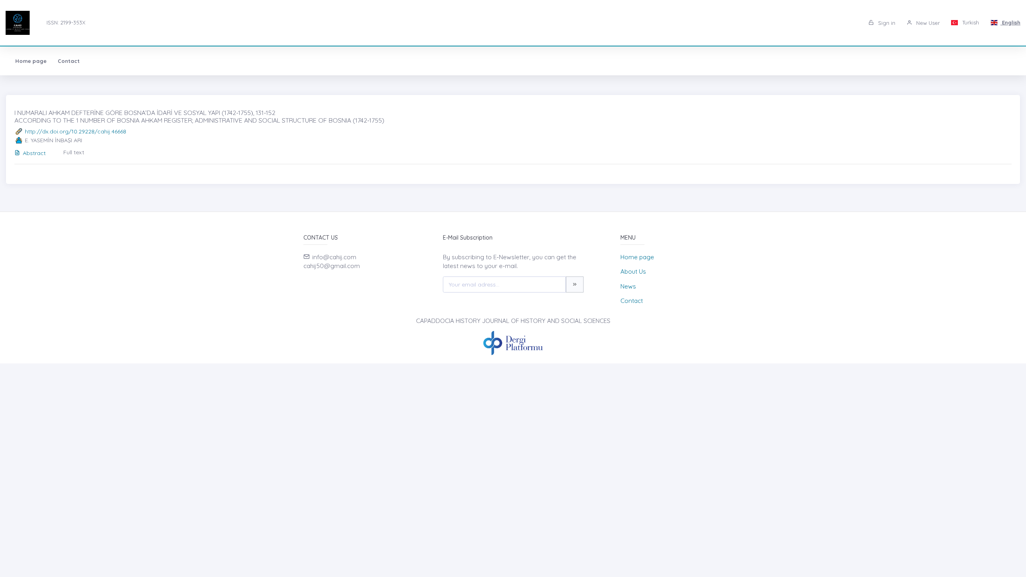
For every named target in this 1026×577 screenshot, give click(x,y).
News (628, 286)
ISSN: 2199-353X (65, 22)
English (1010, 22)
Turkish (970, 22)
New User (927, 23)
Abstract (34, 153)
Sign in (886, 23)
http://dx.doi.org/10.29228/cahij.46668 (75, 131)
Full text (73, 152)
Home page (30, 61)
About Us (633, 271)
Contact (69, 61)
